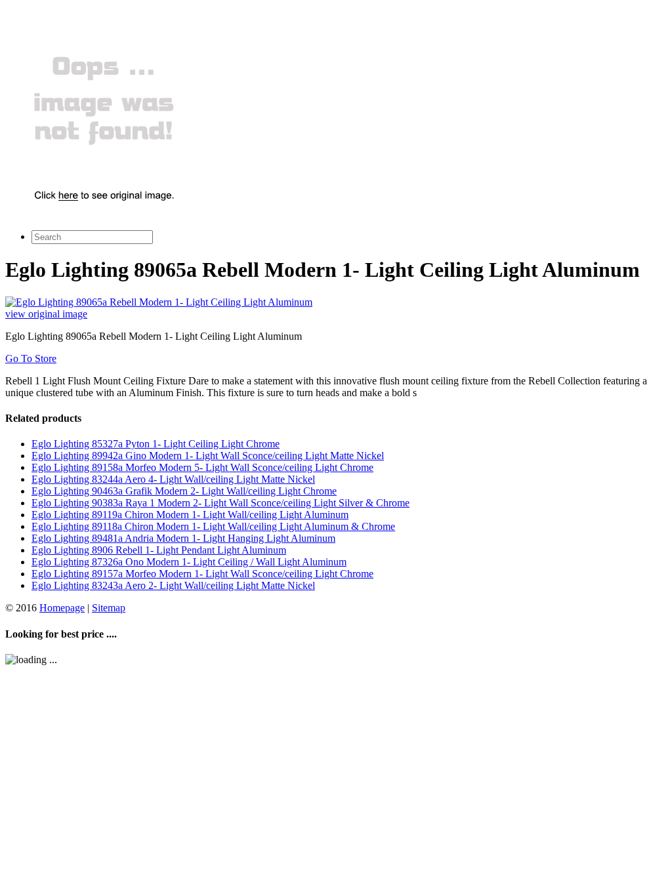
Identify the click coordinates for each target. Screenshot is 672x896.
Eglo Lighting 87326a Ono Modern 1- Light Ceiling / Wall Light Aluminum (189, 561)
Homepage (62, 607)
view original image (46, 313)
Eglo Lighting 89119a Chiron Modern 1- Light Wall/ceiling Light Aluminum (190, 514)
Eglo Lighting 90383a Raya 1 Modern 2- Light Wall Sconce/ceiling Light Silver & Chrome (221, 502)
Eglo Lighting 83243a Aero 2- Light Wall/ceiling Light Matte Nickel (173, 585)
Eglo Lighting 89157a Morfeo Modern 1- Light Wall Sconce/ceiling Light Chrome (202, 573)
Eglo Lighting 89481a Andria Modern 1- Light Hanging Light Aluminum (183, 538)
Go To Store (30, 358)
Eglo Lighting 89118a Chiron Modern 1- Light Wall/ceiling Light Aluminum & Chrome (213, 526)
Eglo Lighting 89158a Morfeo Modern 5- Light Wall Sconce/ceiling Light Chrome (202, 467)
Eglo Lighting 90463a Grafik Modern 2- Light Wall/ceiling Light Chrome (184, 491)
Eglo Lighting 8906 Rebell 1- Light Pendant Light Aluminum (159, 550)
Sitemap (108, 607)
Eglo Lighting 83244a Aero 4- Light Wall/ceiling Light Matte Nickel (173, 479)
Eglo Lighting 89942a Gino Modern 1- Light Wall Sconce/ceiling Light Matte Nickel (208, 455)
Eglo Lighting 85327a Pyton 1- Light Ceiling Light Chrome (156, 443)
